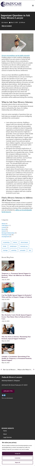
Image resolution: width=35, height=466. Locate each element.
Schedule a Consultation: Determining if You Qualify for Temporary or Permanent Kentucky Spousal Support (17, 358)
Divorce (3, 229)
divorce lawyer (24, 242)
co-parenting (6, 242)
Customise (17, 458)
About (5, 434)
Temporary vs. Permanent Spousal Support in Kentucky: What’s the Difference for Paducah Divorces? (16, 275)
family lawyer (13, 246)
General (4, 231)
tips (30, 250)
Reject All (17, 462)
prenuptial (22, 250)
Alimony (4, 223)
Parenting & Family (6, 234)
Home (5, 431)
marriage (5, 250)
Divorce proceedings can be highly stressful (16, 55)
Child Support (5, 225)
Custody (4, 227)
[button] (33, 5)
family (4, 246)
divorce (15, 242)
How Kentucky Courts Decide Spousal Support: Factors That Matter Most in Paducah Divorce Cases (17, 317)
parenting (13, 250)
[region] (17, 453)
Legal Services (7, 437)
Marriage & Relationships (8, 233)
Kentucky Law (24, 246)
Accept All (17, 453)
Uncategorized (5, 236)
